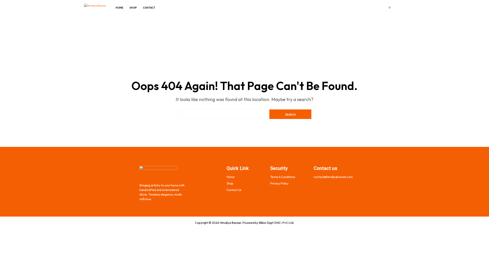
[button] (387, 8)
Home (119, 7)
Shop (133, 7)
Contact (149, 7)
